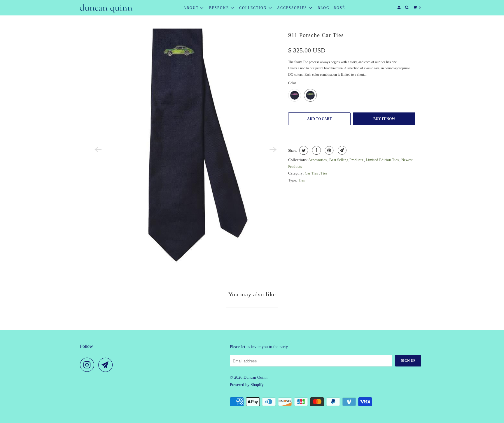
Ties (324, 173)
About (191, 8)
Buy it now (384, 119)
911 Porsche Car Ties (316, 35)
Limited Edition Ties (383, 160)
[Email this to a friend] (341, 150)
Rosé (339, 8)
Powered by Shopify (247, 385)
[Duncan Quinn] (106, 8)
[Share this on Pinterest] (328, 150)
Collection (253, 8)
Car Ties (312, 173)
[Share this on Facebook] (316, 150)
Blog (324, 8)
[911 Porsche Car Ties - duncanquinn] (185, 149)
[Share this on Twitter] (303, 150)
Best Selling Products (346, 160)
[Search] (407, 8)
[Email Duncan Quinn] (107, 364)
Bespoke (219, 8)
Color (292, 83)
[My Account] (399, 8)
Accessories (293, 8)
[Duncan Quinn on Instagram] (88, 364)
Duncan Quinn (255, 377)
